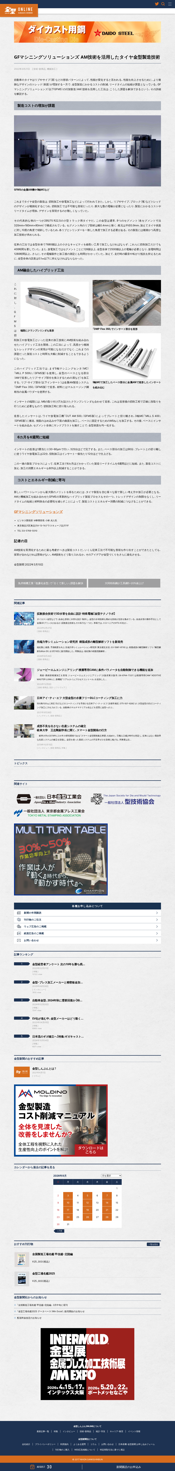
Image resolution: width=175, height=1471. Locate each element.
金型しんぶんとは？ (44, 1068)
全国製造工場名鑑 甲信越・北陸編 (52, 1254)
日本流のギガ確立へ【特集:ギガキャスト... (58, 1036)
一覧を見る (153, 1244)
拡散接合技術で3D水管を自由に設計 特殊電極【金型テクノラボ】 (76, 613)
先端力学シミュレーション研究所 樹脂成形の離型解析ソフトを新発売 (80, 642)
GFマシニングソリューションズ (38, 512)
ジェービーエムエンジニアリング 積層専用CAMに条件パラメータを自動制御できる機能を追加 (95, 670)
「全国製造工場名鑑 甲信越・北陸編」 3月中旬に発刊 (42, 1305)
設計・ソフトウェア (57, 687)
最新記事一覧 (43, 1431)
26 (87, 1217)
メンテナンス (43, 716)
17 (68, 1209)
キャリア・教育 (116, 1431)
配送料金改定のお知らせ (29, 1317)
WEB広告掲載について (84, 1449)
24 (68, 1217)
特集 (63, 748)
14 (107, 1202)
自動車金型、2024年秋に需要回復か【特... (57, 1000)
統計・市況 (100, 1431)
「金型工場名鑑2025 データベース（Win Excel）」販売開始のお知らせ (51, 1311)
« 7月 (59, 1231)
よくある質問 (79, 1444)
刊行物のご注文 (33, 919)
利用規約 (64, 1444)
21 (107, 1209)
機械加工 (51, 69)
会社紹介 (26, 1444)
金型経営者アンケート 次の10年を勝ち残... (58, 964)
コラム (36, 1076)
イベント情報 (134, 1431)
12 (87, 1202)
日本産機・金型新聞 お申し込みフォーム (136, 1444)
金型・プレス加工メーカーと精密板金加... (57, 982)
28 (107, 1217)
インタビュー (43, 748)
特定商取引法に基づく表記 (112, 1449)
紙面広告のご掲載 (34, 933)
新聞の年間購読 (33, 912)
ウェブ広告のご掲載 (35, 926)
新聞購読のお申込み (128, 1467)
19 (87, 1209)
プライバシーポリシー (45, 1444)
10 (68, 1202)
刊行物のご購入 (62, 1449)
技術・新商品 (39, 69)
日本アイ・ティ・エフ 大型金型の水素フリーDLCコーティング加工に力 (80, 698)
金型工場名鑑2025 (43, 1273)
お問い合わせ (31, 940)
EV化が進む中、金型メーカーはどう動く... (57, 1018)
